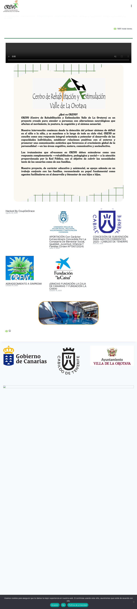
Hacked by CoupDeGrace (90, 16)
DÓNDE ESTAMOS (45, 16)
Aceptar (54, 605)
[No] (133, 602)
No (63, 605)
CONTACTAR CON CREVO (66, 16)
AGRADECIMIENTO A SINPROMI (24, 283)
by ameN (8, 18)
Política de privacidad (78, 605)
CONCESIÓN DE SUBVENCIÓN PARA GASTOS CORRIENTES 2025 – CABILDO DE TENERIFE (110, 239)
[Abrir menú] (131, 6)
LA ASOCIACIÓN (11, 16)
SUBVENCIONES (28, 16)
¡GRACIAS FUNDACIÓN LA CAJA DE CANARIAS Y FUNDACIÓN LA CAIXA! (67, 286)
